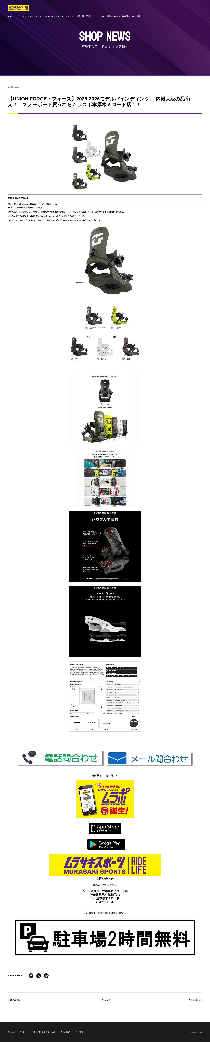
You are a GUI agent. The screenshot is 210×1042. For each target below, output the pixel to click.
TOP (10, 16)
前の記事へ (16, 1000)
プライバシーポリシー (17, 1032)
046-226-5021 (109, 884)
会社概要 (79, 1032)
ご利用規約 (65, 1032)
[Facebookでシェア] (31, 975)
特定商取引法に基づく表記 (43, 1032)
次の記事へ (194, 1000)
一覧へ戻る (105, 1000)
